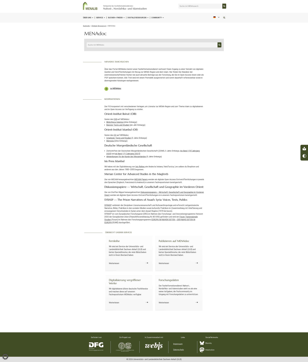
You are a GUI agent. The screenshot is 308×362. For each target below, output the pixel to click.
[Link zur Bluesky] (202, 343)
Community (156, 18)
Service (99, 18)
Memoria (110, 141)
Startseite (86, 26)
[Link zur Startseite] (90, 6)
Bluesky (208, 343)
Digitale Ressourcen (137, 18)
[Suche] (224, 6)
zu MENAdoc (115, 88)
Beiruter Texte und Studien (117, 125)
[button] (224, 18)
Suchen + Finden (115, 18)
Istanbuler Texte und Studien (118, 138)
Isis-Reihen (140, 166)
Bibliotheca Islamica (114, 122)
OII (115, 135)
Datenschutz (178, 349)
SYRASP (108, 205)
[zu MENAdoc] (106, 89)
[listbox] (216, 17)
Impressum (178, 344)
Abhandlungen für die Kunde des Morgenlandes (126, 156)
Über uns (87, 18)
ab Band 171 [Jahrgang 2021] (127, 154)
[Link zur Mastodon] (202, 349)
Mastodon (209, 350)
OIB (115, 119)
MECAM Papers (141, 179)
